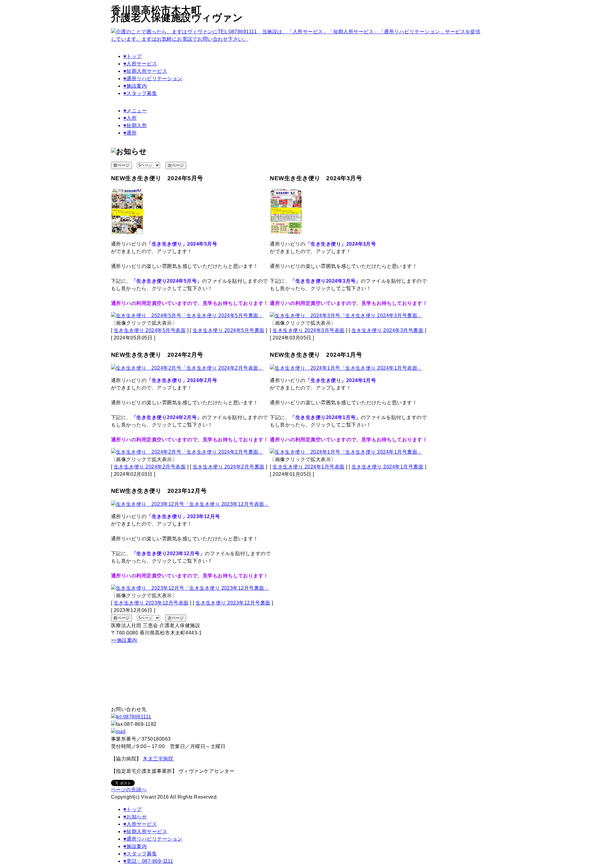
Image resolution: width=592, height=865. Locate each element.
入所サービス (140, 63)
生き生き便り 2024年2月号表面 (150, 466)
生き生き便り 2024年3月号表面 (308, 330)
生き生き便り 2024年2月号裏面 (229, 466)
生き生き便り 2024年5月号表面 (150, 330)
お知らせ (135, 816)
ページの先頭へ (128, 789)
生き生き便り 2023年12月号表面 (151, 602)
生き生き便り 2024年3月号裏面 (387, 330)
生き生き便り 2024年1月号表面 (308, 466)
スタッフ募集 (140, 93)
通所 (130, 132)
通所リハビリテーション (153, 78)
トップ (132, 56)
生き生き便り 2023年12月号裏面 (232, 602)
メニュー (135, 110)
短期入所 (135, 125)
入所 (130, 118)
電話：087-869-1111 (148, 861)
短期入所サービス (145, 71)
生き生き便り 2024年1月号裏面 (387, 466)
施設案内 (135, 86)
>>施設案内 (124, 640)
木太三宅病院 (158, 758)
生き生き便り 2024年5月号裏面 (229, 330)
